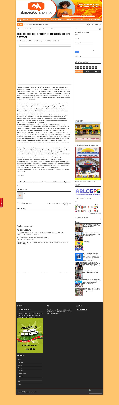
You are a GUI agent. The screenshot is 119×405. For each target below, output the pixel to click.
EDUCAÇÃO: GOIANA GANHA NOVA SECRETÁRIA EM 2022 (91, 271)
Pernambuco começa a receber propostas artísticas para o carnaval (43, 35)
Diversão (61, 19)
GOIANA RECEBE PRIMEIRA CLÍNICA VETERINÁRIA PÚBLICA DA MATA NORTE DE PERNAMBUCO (91, 226)
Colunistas (96, 19)
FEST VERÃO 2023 (79, 251)
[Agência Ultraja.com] (95, 393)
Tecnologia (79, 19)
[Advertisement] (85, 85)
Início (76, 201)
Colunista (20, 362)
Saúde (19, 384)
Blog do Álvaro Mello (31, 391)
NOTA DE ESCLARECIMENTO (90, 253)
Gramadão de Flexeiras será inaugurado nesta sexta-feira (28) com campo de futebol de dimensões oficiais (30, 315)
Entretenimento (22, 373)
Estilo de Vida (70, 19)
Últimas (32, 19)
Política (20, 382)
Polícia (39, 19)
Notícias (25, 19)
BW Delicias (87, 241)
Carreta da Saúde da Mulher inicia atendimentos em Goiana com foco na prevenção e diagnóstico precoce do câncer (92, 281)
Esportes (53, 19)
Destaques (20, 368)
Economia (46, 19)
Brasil (19, 359)
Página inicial (44, 272)
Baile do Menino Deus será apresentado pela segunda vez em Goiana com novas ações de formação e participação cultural (91, 264)
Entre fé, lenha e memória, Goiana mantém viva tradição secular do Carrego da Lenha (91, 290)
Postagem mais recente (23, 272)
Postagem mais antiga (65, 272)
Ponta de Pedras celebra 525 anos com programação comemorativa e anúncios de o (51, 24)
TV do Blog (88, 19)
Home (19, 19)
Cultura (20, 365)
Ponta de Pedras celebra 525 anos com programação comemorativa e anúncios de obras (91, 234)
